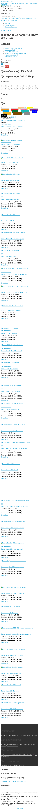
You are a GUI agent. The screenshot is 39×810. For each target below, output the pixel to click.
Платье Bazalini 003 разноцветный (12, 549)
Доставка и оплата (24, 18)
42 (8, 86)
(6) (2, 177)
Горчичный (7, 113)
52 (2, 88)
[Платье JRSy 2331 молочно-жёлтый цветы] (19, 443)
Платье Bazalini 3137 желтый (10, 691)
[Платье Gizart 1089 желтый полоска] (19, 522)
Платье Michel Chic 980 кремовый (12, 709)
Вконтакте (14, 765)
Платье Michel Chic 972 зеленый (11, 673)
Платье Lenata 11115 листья (9, 613)
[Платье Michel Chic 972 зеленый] (19, 668)
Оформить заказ (6, 781)
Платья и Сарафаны (11, 27)
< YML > (9, 18)
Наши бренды (28, 735)
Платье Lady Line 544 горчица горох (12, 567)
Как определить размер (8, 744)
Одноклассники (6, 765)
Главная (7, 23)
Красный (15, 110)
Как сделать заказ (21, 744)
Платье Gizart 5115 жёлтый (9, 470)
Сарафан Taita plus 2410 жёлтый (11, 310)
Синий (34, 112)
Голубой (6, 112)
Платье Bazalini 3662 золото (10, 180)
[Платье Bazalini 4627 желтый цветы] (19, 233)
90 (15, 117)
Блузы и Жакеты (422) (12, 51)
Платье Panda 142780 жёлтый (10, 392)
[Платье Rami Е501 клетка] (19, 251)
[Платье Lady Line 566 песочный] (19, 404)
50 (32, 86)
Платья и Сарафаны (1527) (13, 48)
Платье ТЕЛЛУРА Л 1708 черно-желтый (14, 274)
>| (6, 720)
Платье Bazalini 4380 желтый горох (12, 655)
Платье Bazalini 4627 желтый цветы (12, 239)
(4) (2, 467)
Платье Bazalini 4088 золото (10, 221)
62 (32, 88)
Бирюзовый (25, 112)
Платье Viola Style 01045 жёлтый (11, 351)
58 (20, 88)
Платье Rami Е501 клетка (9, 256)
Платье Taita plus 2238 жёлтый (10, 144)
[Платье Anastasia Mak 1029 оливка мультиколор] (19, 629)
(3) (2, 218)
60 (26, 88)
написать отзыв (6, 124)
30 (12, 117)
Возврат (33, 18)
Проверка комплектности (15, 735)
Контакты (4, 20)
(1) (2, 159)
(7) (2, 631)
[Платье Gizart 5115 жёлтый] (19, 464)
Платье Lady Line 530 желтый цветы (12, 593)
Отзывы (15, 18)
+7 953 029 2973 (19, 8)
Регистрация (8, 1)
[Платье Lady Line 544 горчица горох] (19, 561)
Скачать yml (19, 808)
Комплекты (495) (10, 50)
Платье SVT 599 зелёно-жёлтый (11, 162)
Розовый (24, 110)
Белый (12, 108)
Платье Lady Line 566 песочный (11, 409)
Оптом (9, 20)
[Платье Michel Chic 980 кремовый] (19, 703)
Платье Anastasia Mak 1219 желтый (12, 126)
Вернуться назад (6, 30)
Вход (2, 1)
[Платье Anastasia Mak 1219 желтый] (13, 120)
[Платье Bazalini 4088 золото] (19, 215)
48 (26, 86)
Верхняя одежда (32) (11, 55)
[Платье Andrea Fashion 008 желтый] (19, 425)
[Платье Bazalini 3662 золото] (19, 175)
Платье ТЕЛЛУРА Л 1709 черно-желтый (14, 292)
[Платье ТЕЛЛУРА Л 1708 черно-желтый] (19, 269)
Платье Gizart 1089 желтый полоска (12, 528)
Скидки (14, 20)
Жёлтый (6, 66)
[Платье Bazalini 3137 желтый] (19, 686)
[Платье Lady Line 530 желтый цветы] (19, 588)
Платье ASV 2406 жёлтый (9, 369)
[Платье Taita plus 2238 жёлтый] (11, 140)
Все (5, 108)
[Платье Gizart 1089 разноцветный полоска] (19, 501)
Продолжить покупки (18, 781)
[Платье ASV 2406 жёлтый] (19, 363)
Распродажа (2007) (11, 56)
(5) (2, 197)
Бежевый (21, 108)
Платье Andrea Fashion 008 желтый (12, 431)
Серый (27, 113)
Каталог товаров (10, 25)
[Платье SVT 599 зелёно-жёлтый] (12, 158)
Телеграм (22, 765)
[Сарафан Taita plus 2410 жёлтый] (12, 306)
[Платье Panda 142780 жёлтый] (19, 386)
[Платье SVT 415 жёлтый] (9, 329)
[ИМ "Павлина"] (6, 5)
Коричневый (17, 113)
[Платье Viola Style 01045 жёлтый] (19, 345)
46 (20, 86)
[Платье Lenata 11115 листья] (19, 607)
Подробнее (4, 135)
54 (8, 88)
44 (14, 86)
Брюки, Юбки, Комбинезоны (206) (16, 53)
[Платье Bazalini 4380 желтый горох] (19, 650)
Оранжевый (5, 110)
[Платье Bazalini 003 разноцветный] (19, 544)
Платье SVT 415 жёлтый (9, 333)
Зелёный (15, 112)
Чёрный (4, 115)
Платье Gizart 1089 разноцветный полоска (14, 506)
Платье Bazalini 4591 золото (10, 199)
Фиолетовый (34, 110)
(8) (2, 564)
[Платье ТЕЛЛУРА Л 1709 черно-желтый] (19, 287)
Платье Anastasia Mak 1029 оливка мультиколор (16, 634)
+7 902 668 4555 (8, 8)
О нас (35, 735)
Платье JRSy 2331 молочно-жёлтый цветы (14, 448)
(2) (2, 504)
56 (14, 88)
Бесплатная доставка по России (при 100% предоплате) (19, 3)
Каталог (3, 18)
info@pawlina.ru (6, 755)
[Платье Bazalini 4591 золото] (19, 194)
